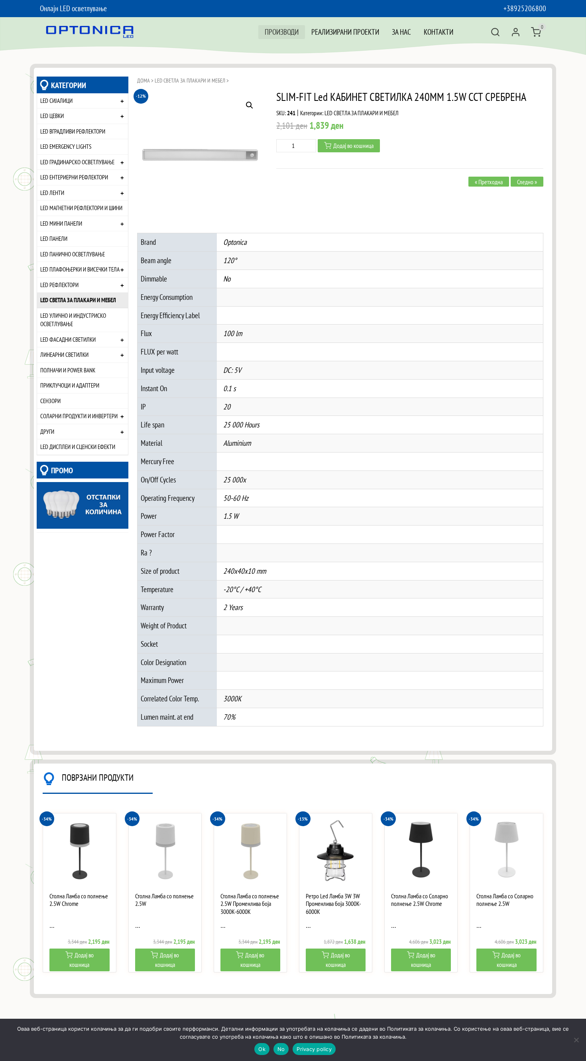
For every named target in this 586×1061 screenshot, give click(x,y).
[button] (249, 105)
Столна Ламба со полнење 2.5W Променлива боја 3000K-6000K (249, 903)
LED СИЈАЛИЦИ (56, 100)
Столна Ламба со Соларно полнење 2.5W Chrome (419, 899)
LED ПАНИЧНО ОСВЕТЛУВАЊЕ (72, 254)
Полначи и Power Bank (67, 370)
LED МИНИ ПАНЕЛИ (61, 223)
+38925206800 (524, 8)
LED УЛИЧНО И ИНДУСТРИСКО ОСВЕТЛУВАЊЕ (73, 319)
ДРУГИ (47, 431)
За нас (401, 32)
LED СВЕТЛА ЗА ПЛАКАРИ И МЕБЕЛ (78, 300)
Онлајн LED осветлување (73, 8)
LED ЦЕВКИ (52, 116)
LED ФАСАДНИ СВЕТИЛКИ (68, 339)
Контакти (438, 32)
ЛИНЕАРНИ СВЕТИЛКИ (64, 354)
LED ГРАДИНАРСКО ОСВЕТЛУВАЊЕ (77, 162)
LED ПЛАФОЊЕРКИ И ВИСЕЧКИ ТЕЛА (80, 269)
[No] (576, 1040)
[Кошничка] (536, 32)
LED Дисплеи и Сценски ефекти (77, 447)
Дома (143, 80)
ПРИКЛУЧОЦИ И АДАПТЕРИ (69, 385)
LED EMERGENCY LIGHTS (65, 146)
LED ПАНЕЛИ (53, 238)
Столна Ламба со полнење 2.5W (164, 899)
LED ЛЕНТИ (52, 193)
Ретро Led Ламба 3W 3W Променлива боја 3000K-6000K (333, 903)
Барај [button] (495, 32)
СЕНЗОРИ (50, 401)
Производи (282, 32)
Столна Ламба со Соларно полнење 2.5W (504, 899)
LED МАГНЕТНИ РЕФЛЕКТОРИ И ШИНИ (81, 208)
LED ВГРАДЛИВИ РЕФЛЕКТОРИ (72, 131)
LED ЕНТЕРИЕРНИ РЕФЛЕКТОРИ (74, 177)
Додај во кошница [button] (81, 959)
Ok (261, 1049)
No (281, 1049)
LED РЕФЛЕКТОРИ (59, 285)
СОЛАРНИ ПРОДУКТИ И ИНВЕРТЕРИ (79, 416)
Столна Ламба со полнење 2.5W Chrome (78, 899)
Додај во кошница (353, 146)
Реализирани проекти (345, 32)
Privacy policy (314, 1049)
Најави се (516, 32)
